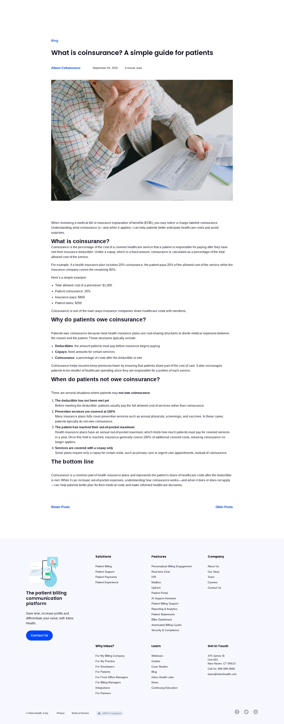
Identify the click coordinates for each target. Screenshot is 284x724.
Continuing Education (164, 687)
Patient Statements (163, 614)
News (154, 682)
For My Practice (105, 661)
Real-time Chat (160, 571)
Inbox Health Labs (162, 677)
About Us (213, 566)
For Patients (102, 671)
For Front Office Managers (111, 677)
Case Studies (159, 666)
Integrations (102, 687)
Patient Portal (159, 592)
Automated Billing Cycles (166, 624)
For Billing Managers (108, 682)
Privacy (61, 713)
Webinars (157, 655)
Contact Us (39, 635)
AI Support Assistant (163, 598)
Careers (213, 582)
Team (211, 576)
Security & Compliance (165, 630)
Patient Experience (106, 582)
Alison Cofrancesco (65, 68)
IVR (153, 576)
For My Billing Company (110, 655)
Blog (54, 40)
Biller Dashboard (161, 619)
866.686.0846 (226, 668)
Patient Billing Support (164, 603)
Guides (155, 661)
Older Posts (224, 507)
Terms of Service (80, 713)
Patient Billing (103, 566)
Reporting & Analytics (164, 608)
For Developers (104, 666)
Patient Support (104, 571)
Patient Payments (106, 576)
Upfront (156, 587)
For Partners (103, 693)
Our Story (213, 571)
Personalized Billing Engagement (171, 566)
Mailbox (156, 582)
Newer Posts (60, 507)
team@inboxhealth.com (222, 674)
